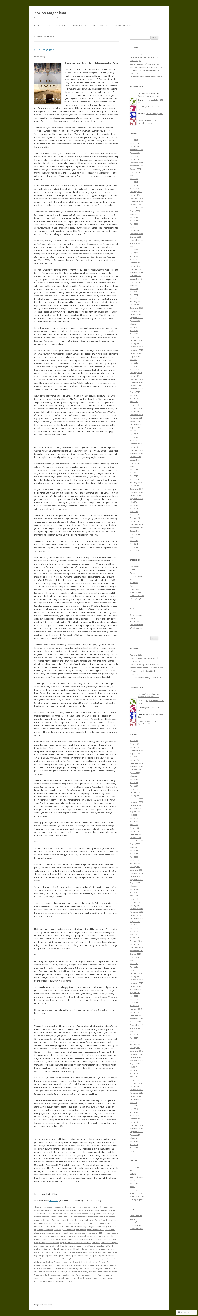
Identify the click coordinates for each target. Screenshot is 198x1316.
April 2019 (134, 366)
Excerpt (133, 573)
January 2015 (135, 521)
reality (62, 1259)
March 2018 (134, 405)
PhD (39, 1255)
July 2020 (133, 324)
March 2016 (134, 479)
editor (84, 1223)
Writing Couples (136, 599)
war (105, 1275)
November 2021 (136, 272)
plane (56, 1255)
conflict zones (45, 1220)
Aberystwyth (93, 1207)
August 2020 (135, 321)
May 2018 (134, 398)
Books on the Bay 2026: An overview (144, 64)
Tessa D (141, 120)
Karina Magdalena (50, 13)
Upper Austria (58, 1275)
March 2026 (134, 143)
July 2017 (133, 431)
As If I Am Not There (82, 1210)
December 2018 (136, 379)
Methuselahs (106, 1242)
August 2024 (135, 172)
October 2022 (135, 237)
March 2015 (134, 515)
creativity (65, 1220)
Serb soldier (84, 1262)
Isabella (115, 1233)
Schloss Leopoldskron (63, 1262)
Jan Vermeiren (51, 1236)
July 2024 (133, 175)
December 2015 (136, 489)
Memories (59, 1207)
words (82, 1278)
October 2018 (135, 385)
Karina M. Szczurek (65, 1236)
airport (110, 1207)
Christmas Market (80, 1217)
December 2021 (136, 269)
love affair (112, 1239)
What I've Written (71, 1207)
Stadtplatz (76, 1265)
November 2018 (136, 382)
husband (77, 1233)
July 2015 (133, 502)
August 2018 (135, 392)
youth (50, 1281)
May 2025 (134, 156)
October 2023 (135, 204)
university (113, 1271)
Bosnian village (108, 1213)
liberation (72, 1239)
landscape (45, 1239)
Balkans (59, 1213)
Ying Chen (43, 1281)
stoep (103, 1265)
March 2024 (134, 188)
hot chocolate (61, 1233)
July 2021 (133, 285)
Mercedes (96, 1242)
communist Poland (95, 1217)
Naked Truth (54, 1249)
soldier (44, 1265)
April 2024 (134, 185)
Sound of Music (54, 1265)
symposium (81, 1268)
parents (98, 1252)
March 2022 (134, 259)
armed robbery (51, 1210)
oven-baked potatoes (77, 1252)
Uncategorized (136, 589)
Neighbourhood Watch (79, 1249)
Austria (52, 1213)
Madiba (42, 1242)
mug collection (101, 1246)
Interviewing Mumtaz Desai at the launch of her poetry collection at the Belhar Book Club (146, 70)
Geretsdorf (48, 1229)
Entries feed (135, 621)
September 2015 (136, 498)
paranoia (90, 1252)
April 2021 (134, 295)
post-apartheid (65, 1255)
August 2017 (135, 427)
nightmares (102, 1249)
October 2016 (135, 456)
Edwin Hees (92, 1223)
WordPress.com (136, 628)
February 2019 (136, 372)
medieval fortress (83, 1242)
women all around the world (67, 1278)
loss (90, 1239)
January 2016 (135, 485)
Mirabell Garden (61, 1246)
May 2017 (134, 434)
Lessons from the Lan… (147, 93)
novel (46, 1252)
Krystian (107, 1236)
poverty (96, 1255)
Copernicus (56, 1220)
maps (62, 1242)
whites (111, 1275)
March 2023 (134, 227)
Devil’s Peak (100, 1220)
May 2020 (134, 330)
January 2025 (135, 159)
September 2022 (136, 240)
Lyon (36, 1242)
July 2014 (133, 537)
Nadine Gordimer (41, 1249)
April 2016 (134, 476)
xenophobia (97, 1278)
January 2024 (135, 195)
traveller (92, 1271)
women (52, 1278)
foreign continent (94, 1226)
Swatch (65, 1268)
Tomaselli (90, 1268)
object (51, 1252)
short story (93, 1262)
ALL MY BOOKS (61, 26)
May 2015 (134, 508)
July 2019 (133, 359)
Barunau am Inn (69, 1213)
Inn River (107, 1233)
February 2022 (136, 263)
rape (50, 1259)
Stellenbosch (95, 1265)
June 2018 (134, 395)
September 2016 (136, 460)
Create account (136, 615)
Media (132, 579)
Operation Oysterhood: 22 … (147, 121)
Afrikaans (103, 1207)
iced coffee (86, 1233)
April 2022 (134, 256)
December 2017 (136, 414)
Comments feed (136, 624)
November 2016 (136, 453)
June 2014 (134, 540)
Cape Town (67, 1217)
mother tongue (82, 1246)
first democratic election (63, 1226)
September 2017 (136, 424)
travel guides (71, 1271)
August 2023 (135, 211)
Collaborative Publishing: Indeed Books (146, 77)
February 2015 (136, 518)
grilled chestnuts (68, 1229)
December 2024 (136, 162)
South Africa (67, 1265)
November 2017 (136, 418)
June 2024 (134, 178)
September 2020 (136, 317)
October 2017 (135, 421)
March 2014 (134, 550)
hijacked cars (92, 1229)
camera (53, 1217)
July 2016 (133, 466)
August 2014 (135, 534)
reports (104, 1259)
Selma (75, 1262)
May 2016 (134, 473)
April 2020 (134, 334)
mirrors (72, 1246)
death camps (89, 1220)
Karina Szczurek (96, 1236)
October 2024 (135, 169)
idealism (95, 1233)
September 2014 (136, 531)
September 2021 (136, 279)
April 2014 (134, 547)
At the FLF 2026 (136, 54)
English (101, 1223)
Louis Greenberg (100, 1239)
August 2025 (135, 153)
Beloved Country (88, 1213)
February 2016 (136, 482)
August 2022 (135, 243)
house (70, 1233)
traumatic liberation (57, 1271)
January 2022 (135, 266)
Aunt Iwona (105, 1210)
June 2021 (134, 288)
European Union (41, 1226)
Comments (134, 566)
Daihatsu (79, 1220)
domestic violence (51, 1223)
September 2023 (136, 208)
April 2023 (134, 224)
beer (79, 1213)
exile (50, 1226)
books (98, 1213)
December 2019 (136, 347)
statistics (85, 1265)
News (132, 586)
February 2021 (136, 301)
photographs (47, 1255)
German (57, 1229)
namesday (64, 1249)
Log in (132, 618)
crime (72, 1220)
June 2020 (134, 327)
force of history (80, 1226)
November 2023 (136, 201)
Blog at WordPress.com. (43, 1304)
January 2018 (135, 411)
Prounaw (43, 1259)
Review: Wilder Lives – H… (148, 96)
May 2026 (134, 140)
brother (37, 1217)
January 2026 (135, 146)
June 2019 (134, 363)
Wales (100, 1275)
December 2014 (136, 524)
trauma (46, 1271)
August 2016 (135, 463)
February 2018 (136, 408)
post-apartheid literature (82, 1255)
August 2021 (135, 282)
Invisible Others (80, 26)
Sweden (72, 1268)
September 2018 (136, 389)
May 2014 (134, 544)
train (111, 1268)
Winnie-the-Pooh (41, 1278)
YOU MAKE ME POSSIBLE (123, 26)
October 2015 (135, 495)
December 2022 (136, 233)
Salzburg (49, 1262)
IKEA (101, 1233)
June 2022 (134, 250)
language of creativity (59, 1239)
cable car (45, 1217)
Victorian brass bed (83, 1275)
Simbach (102, 1262)
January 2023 (135, 230)
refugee (83, 1259)
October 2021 (135, 275)
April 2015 (134, 511)
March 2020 (134, 337)
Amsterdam (39, 1210)
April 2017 (134, 437)
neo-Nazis (93, 1249)
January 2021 (135, 305)
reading (56, 1259)
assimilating (95, 1210)
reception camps (72, 1259)
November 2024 (136, 166)
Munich (110, 1246)
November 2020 (136, 311)
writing (88, 1278)
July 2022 (133, 246)
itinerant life (39, 1236)
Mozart (91, 1246)
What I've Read (136, 592)
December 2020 (136, 308)
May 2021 (134, 292)
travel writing (83, 1271)
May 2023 (134, 220)
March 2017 (134, 440)
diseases (109, 1220)
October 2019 (135, 353)
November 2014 (136, 528)
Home (36, 26)
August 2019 (135, 356)
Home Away (54, 1200)
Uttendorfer (70, 1275)
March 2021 (134, 298)
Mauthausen (70, 1242)
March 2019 (134, 369)
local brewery (82, 1239)
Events (133, 570)
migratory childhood (46, 1246)
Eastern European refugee (70, 1223)
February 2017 (136, 443)
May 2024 (134, 182)
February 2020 (136, 340)
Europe (107, 1223)
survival (58, 1268)
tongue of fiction (101, 1268)
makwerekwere (52, 1242)
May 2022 (134, 253)
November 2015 (136, 492)
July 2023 (133, 214)
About (47, 26)
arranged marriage (65, 1210)
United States (102, 1271)
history (101, 1229)
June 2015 (134, 505)
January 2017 (135, 447)
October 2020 (135, 314)
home (42, 1233)
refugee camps (93, 1259)
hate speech (81, 1229)
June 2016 (134, 469)
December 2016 (136, 450)
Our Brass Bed (44, 50)
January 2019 (135, 376)
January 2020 (135, 343)
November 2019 (136, 350)
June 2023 (134, 217)
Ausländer (44, 1213)
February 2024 (136, 191)
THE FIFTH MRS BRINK (101, 26)
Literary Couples (136, 576)
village (95, 1275)
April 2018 (134, 401)
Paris (104, 1252)
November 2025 (136, 149)
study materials (47, 1268)
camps (59, 1217)
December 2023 (136, 198)
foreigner (105, 1226)
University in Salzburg (43, 1275)
